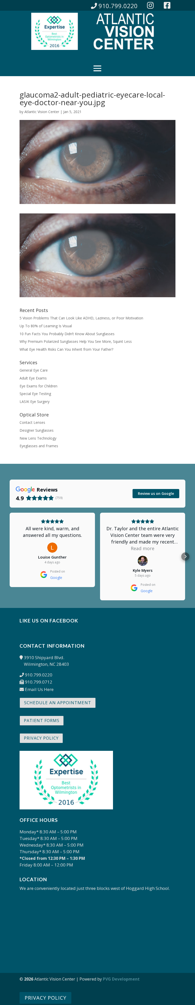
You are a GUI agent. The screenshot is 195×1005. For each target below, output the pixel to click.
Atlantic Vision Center (41, 111)
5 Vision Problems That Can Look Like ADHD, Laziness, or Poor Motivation (81, 318)
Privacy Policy (41, 738)
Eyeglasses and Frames (39, 445)
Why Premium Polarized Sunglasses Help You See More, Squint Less (76, 341)
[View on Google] (52, 547)
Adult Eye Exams (33, 378)
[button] (10, 556)
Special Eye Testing (35, 393)
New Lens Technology (38, 438)
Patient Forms (41, 720)
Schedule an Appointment (57, 702)
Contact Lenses (32, 422)
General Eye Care (34, 370)
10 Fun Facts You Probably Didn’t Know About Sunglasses (67, 333)
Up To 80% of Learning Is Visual (46, 325)
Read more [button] (142, 548)
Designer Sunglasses (37, 430)
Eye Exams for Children (38, 386)
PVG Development (121, 979)
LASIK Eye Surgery (35, 401)
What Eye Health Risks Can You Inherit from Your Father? (66, 349)
